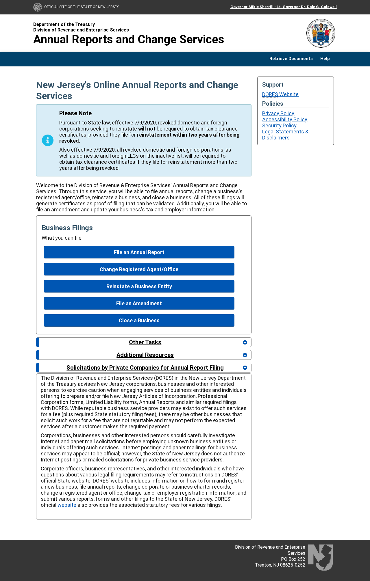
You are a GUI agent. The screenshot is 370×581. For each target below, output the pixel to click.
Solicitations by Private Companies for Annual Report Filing (145, 367)
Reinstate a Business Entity (139, 286)
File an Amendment (139, 303)
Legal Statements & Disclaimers (285, 135)
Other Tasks (145, 342)
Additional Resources (145, 354)
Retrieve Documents (291, 58)
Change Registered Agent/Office (139, 269)
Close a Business (139, 320)
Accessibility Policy (284, 119)
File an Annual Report (139, 252)
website (67, 505)
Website (280, 94)
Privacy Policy (278, 113)
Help (325, 58)
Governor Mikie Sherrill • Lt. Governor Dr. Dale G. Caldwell (283, 6)
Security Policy (279, 125)
